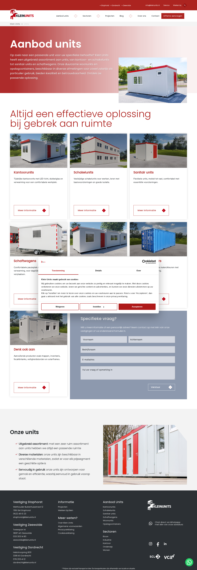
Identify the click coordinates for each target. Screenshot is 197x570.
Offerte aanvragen (172, 16)
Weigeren (60, 307)
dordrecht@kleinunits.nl (24, 562)
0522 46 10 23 (19, 513)
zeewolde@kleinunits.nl (24, 539)
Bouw (105, 536)
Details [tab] (98, 271)
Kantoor (107, 543)
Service (166, 5)
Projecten (109, 16)
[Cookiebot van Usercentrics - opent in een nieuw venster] (144, 262)
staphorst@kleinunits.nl (24, 517)
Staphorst (105, 5)
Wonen (106, 550)
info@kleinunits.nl (153, 5)
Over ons (142, 16)
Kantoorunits (109, 506)
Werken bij (177, 5)
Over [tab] (138, 271)
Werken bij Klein (65, 510)
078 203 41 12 (19, 559)
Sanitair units (109, 513)
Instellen (97, 307)
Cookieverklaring (66, 533)
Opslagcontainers (112, 524)
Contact (155, 16)
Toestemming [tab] (58, 271)
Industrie (107, 539)
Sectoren (87, 16)
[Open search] (185, 5)
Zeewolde (127, 5)
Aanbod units (62, 16)
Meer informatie (27, 210)
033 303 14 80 (19, 536)
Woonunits (108, 520)
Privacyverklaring (66, 529)
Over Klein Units (65, 522)
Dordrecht (116, 5)
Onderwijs (108, 546)
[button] (189, 562)
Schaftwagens (110, 517)
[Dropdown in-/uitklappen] (74, 16)
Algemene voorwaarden (70, 526)
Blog (122, 16)
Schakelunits (109, 510)
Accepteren (137, 307)
